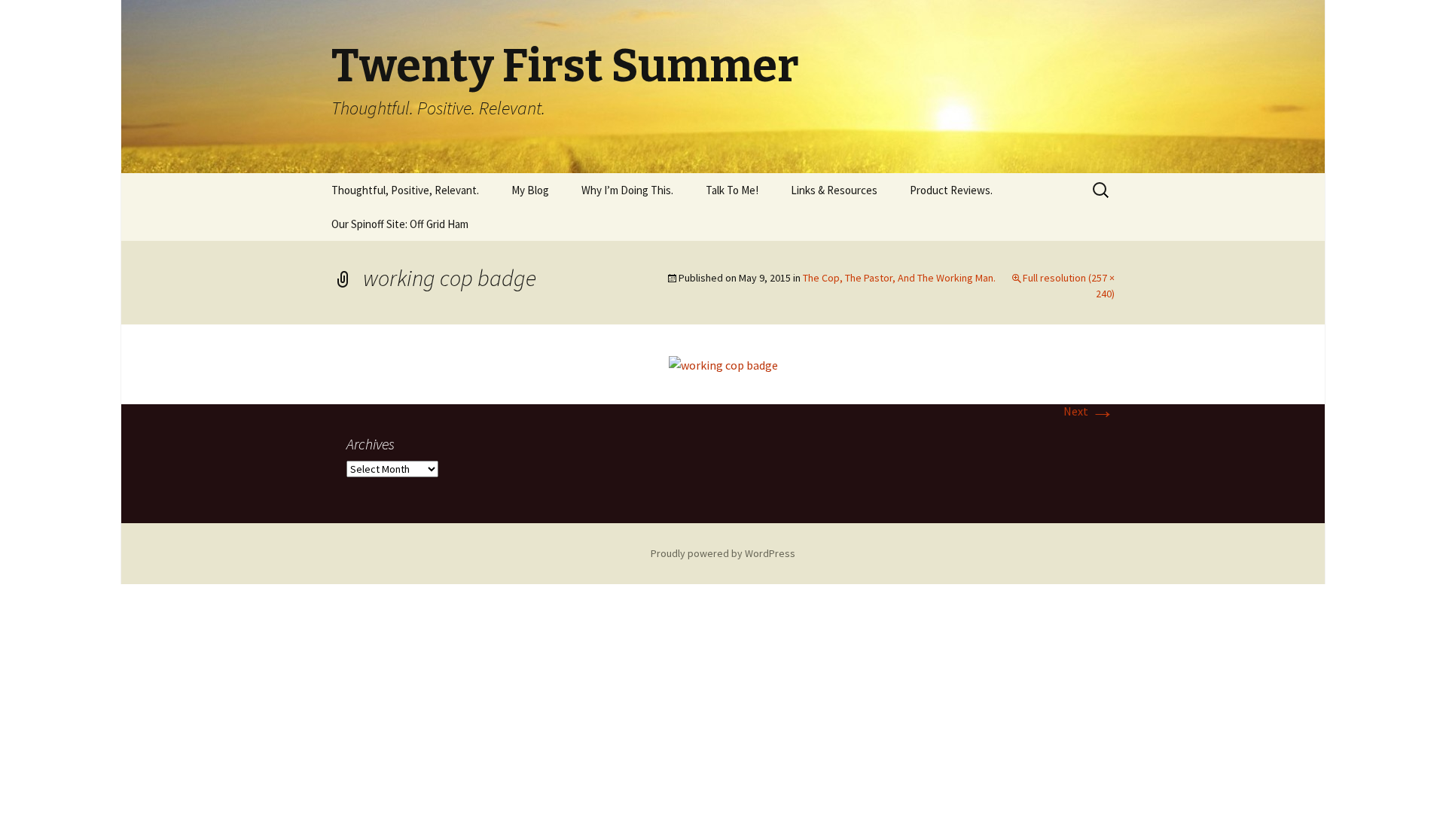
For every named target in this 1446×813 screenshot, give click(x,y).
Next (1089, 411)
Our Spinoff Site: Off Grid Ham (399, 224)
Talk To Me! (732, 190)
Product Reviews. (951, 190)
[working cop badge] (723, 363)
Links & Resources (834, 190)
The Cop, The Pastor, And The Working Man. (899, 278)
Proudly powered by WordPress (723, 553)
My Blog (530, 190)
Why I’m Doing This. (627, 190)
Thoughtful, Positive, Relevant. (405, 190)
